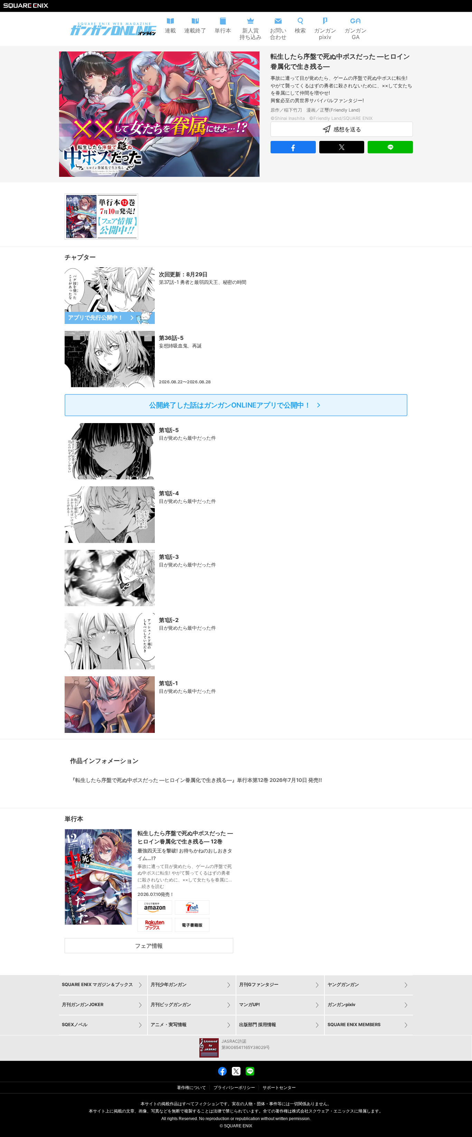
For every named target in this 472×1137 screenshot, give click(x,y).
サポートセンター (279, 1087)
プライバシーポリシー (234, 1087)
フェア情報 (149, 945)
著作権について (191, 1087)
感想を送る (347, 129)
